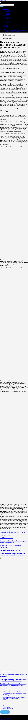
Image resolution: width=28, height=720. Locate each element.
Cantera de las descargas (8, 695)
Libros (7, 18)
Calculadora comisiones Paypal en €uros (15, 30)
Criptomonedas (6, 27)
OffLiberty (5, 699)
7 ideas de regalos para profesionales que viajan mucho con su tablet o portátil (12, 554)
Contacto (5, 706)
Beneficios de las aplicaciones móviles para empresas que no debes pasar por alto (13, 684)
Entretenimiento (6, 15)
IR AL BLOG (5, 712)
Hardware (5, 26)
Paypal (4, 29)
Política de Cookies (7, 707)
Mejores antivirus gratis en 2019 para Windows (14, 697)
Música (7, 19)
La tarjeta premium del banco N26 (10, 550)
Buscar (1, 3)
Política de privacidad (4, 719)
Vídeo (7, 22)
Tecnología (8, 718)
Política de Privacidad (8, 708)
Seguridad (8, 14)
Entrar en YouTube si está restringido (11, 691)
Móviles (5, 23)
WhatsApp (8, 11)
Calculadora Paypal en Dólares (13, 31)
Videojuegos (9, 21)
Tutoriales (5, 25)
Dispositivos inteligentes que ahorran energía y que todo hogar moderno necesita (13, 680)
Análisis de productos (6, 538)
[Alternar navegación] (0, 2)
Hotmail (8, 13)
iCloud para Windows (5, 535)
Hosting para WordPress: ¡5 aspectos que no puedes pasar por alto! (13, 541)
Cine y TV (8, 17)
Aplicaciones (6, 9)
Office (7, 10)
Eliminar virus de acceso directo (10, 698)
